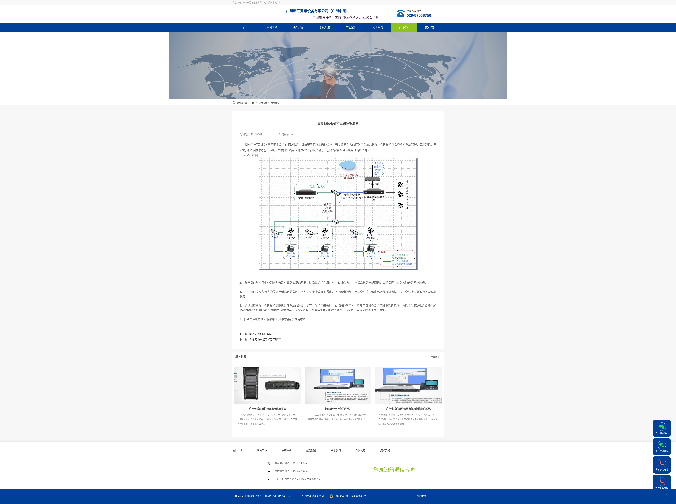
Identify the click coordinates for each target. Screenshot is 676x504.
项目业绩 (272, 27)
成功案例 (351, 27)
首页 (245, 27)
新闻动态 (404, 27)
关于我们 (377, 27)
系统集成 (325, 27)
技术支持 (430, 27)
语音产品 (298, 27)
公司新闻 (275, 103)
